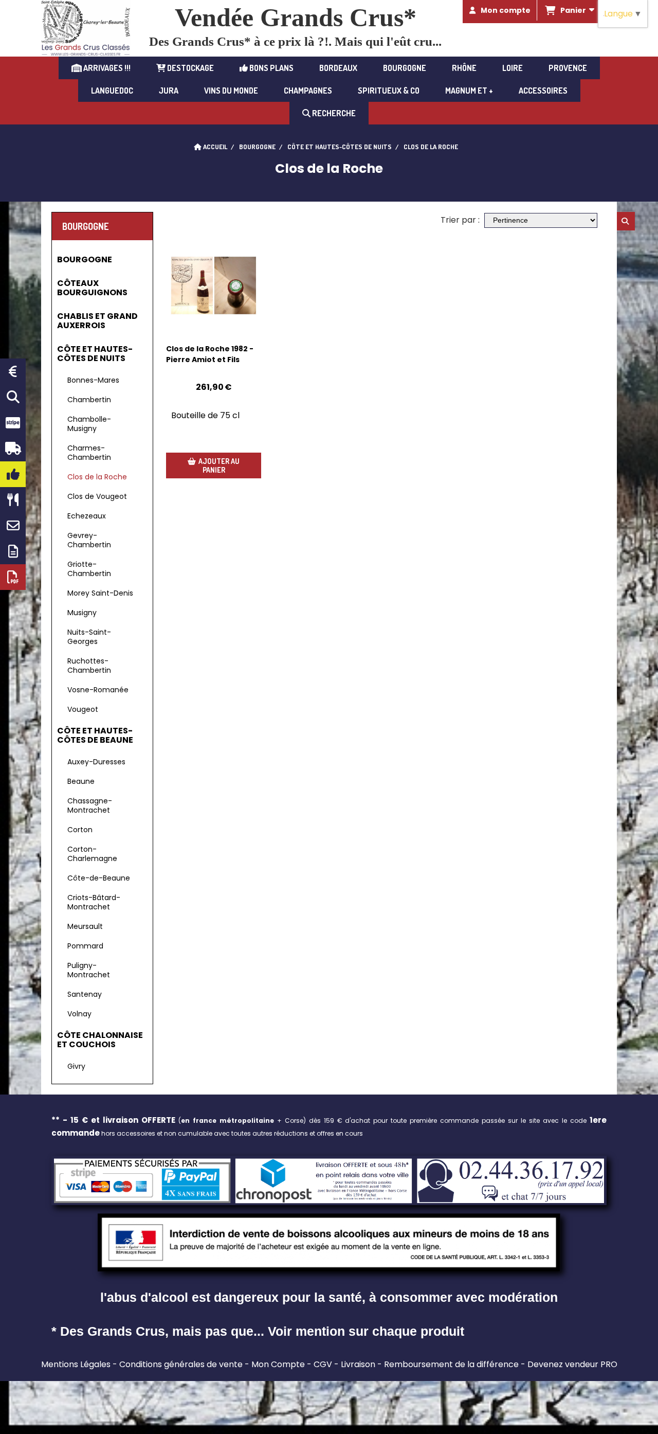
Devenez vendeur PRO (572, 1364)
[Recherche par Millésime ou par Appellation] (13, 397)
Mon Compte (278, 1364)
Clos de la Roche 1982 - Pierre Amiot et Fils (209, 354)
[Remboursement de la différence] (13, 371)
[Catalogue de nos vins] (13, 577)
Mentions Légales (76, 1364)
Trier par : (460, 220)
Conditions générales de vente (181, 1364)
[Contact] (13, 526)
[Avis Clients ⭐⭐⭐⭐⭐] (13, 474)
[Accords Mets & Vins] (13, 500)
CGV (323, 1364)
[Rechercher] (626, 221)
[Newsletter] (13, 551)
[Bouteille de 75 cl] (213, 285)
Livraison (358, 1364)
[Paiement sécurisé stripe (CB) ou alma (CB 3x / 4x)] (13, 423)
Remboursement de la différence (451, 1364)
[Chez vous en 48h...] (13, 448)
